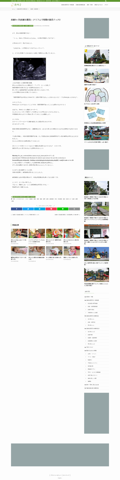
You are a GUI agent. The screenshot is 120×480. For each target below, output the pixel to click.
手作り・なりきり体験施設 (94, 372)
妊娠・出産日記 (91, 322)
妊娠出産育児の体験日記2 (18, 25)
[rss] (106, 1)
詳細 (13, 201)
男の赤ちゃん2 (91, 344)
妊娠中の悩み (90, 309)
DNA (14, 199)
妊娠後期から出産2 (92, 341)
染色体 (31, 199)
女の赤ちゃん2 (91, 331)
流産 (38, 199)
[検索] (108, 1)
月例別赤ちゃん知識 (92, 312)
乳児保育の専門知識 (92, 303)
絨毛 (47, 199)
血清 (73, 199)
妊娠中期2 (90, 334)
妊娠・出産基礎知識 (92, 306)
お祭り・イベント (91, 353)
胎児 (64, 199)
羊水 (56, 199)
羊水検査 (60, 199)
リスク (26, 199)
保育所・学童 (89, 296)
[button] (16, 209)
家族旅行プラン (91, 369)
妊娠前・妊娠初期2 (28, 25)
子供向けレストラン (92, 363)
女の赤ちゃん (90, 319)
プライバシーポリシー (56, 475)
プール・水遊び (91, 356)
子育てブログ (89, 347)
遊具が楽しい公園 (91, 378)
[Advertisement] (96, 28)
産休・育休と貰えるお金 (92, 384)
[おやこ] (16, 4)
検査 (35, 199)
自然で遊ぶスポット (92, 375)
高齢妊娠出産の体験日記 (92, 388)
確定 (41, 199)
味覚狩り (89, 360)
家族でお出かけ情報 (91, 350)
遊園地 (89, 381)
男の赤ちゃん (90, 325)
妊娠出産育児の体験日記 (92, 316)
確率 (44, 199)
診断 (77, 199)
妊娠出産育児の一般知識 (92, 300)
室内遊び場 (90, 366)
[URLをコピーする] (74, 209)
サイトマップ (66, 475)
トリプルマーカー (20, 199)
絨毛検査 (52, 199)
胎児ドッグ (68, 199)
